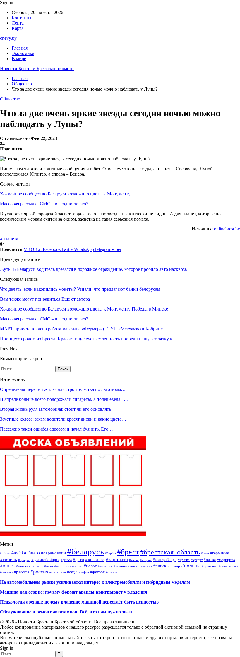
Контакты (21, 17)
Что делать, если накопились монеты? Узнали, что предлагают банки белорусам (80, 289)
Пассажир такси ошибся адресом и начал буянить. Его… (56, 429)
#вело (205, 553)
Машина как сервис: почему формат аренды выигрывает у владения (73, 592)
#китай (134, 560)
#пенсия (146, 566)
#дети (78, 559)
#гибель (8, 559)
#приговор (209, 566)
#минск (7, 565)
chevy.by (8, 38)
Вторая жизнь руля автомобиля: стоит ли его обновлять (55, 409)
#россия (39, 572)
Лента (18, 22)
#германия (219, 553)
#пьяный (6, 572)
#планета (9, 238)
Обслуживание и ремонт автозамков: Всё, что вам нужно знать (66, 611)
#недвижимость (126, 566)
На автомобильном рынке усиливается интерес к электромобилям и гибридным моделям (95, 582)
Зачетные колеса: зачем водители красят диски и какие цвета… (63, 419)
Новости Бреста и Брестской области (37, 68)
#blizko (5, 553)
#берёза (110, 553)
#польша (191, 565)
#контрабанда (164, 560)
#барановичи (53, 552)
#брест (128, 552)
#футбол (97, 572)
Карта (17, 28)
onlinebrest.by (227, 228)
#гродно (24, 560)
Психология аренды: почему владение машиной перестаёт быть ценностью (79, 601)
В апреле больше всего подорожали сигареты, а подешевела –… (64, 399)
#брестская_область (170, 552)
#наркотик (105, 566)
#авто (33, 553)
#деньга (66, 560)
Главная (20, 48)
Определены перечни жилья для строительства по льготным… (63, 389)
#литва (210, 560)
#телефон (82, 572)
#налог (90, 566)
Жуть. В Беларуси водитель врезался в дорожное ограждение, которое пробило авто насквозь (93, 269)
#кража (184, 560)
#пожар (173, 566)
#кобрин (146, 560)
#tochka (18, 552)
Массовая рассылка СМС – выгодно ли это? (44, 203)
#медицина (226, 560)
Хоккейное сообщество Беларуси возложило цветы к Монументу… (67, 193)
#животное (94, 560)
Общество (10, 98)
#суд (71, 572)
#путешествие (228, 566)
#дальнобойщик (45, 560)
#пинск (159, 566)
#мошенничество (68, 566)
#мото (48, 566)
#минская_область (29, 566)
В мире (19, 58)
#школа (111, 572)
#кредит (197, 560)
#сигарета (57, 572)
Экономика (23, 53)
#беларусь (85, 551)
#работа (21, 571)
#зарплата (117, 559)
